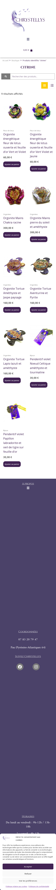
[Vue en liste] (51, 85)
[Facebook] (19, 666)
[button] (28, 39)
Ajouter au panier (12, 164)
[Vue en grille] (44, 85)
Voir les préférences (28, 880)
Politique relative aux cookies (16, 886)
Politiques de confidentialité (39, 886)
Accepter (28, 866)
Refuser (28, 873)
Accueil (5, 60)
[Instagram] (36, 666)
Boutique (15, 60)
